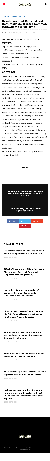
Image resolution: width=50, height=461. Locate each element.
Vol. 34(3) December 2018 (14, 16)
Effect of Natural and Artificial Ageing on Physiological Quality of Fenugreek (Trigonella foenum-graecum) (24, 272)
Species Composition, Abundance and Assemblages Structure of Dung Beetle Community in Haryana (23, 335)
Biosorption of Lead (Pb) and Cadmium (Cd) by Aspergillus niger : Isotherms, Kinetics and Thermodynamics (24, 314)
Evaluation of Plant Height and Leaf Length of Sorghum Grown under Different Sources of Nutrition (21, 293)
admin (4, 33)
